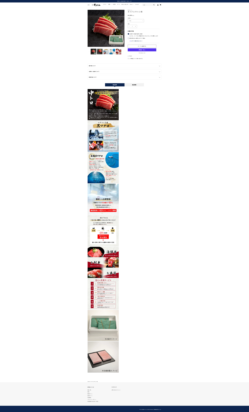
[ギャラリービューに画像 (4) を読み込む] (112, 51)
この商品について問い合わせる (136, 58)
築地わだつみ (144, 409)
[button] (88, 4)
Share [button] (130, 56)
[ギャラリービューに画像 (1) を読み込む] (93, 51)
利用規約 (89, 397)
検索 (88, 391)
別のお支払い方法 (142, 52)
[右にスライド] (123, 51)
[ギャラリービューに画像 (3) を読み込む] (106, 51)
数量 (128, 23)
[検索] (154, 5)
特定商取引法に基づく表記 (93, 401)
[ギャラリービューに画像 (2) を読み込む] (100, 51)
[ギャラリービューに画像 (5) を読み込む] (118, 51)
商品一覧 (89, 390)
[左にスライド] (89, 51)
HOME (89, 381)
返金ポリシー (90, 395)
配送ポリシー (90, 393)
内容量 (129, 18)
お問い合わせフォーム (116, 390)
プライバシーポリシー (92, 399)
